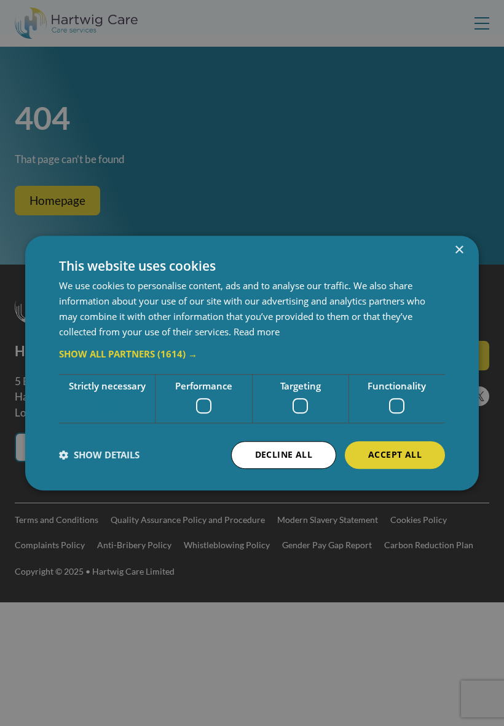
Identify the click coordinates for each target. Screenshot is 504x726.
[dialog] (252, 363)
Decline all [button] (283, 454)
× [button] (458, 250)
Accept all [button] (395, 454)
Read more (257, 331)
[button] (252, 354)
